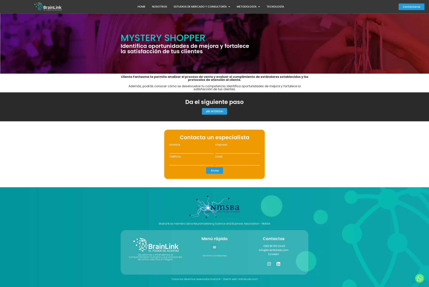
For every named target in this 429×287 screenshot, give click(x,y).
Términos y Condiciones (214, 255)
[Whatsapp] (419, 278)
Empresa (221, 145)
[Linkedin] (278, 264)
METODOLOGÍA (247, 7)
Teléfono (175, 156)
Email (218, 156)
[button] (214, 247)
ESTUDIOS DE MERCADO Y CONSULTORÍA (200, 7)
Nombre (174, 145)
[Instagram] (269, 264)
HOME (141, 7)
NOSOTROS (159, 7)
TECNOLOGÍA (275, 7)
